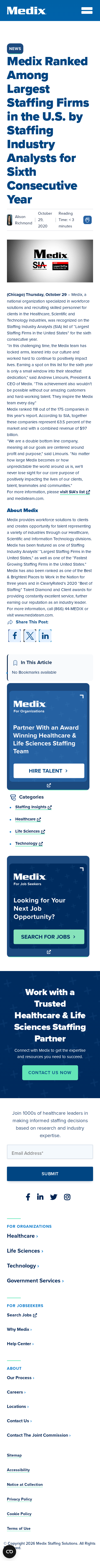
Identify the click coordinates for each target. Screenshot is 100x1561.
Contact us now (49, 1072)
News (15, 48)
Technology (29, 843)
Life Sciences (30, 831)
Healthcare (28, 819)
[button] (14, 635)
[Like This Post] (87, 219)
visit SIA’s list (75, 492)
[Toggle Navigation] (87, 10)
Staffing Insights (33, 807)
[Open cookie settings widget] (9, 1551)
